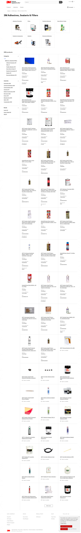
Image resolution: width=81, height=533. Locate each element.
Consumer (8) (6, 89)
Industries (15, 7)
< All (5, 58)
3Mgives (8, 524)
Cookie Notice (63, 523)
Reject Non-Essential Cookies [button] (66, 526)
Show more (48, 505)
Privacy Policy (20, 529)
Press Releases (25, 518)
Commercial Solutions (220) (9, 85)
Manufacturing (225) (8, 97)
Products (9, 7)
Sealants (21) (8, 73)
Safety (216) (6, 99)
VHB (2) (5, 114)
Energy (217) (6, 95)
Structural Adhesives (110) (11, 75)
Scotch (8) (6, 110)
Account (71, 7)
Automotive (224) (7, 83)
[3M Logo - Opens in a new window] (13, 2)
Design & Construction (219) (9, 91)
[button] (72, 529)
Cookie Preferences (39, 529)
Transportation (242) (8, 102)
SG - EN (70, 1)
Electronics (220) (7, 93)
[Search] (61, 2)
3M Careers (9, 518)
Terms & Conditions (32, 529)
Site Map (53, 518)
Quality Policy (26, 529)
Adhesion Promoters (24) (11, 62)
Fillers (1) (8, 64)
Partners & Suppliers (10, 522)
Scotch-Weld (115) (7, 112)
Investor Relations (10, 520)
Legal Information (14, 529)
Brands (21, 7)
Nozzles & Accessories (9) (11, 71)
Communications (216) (8, 87)
